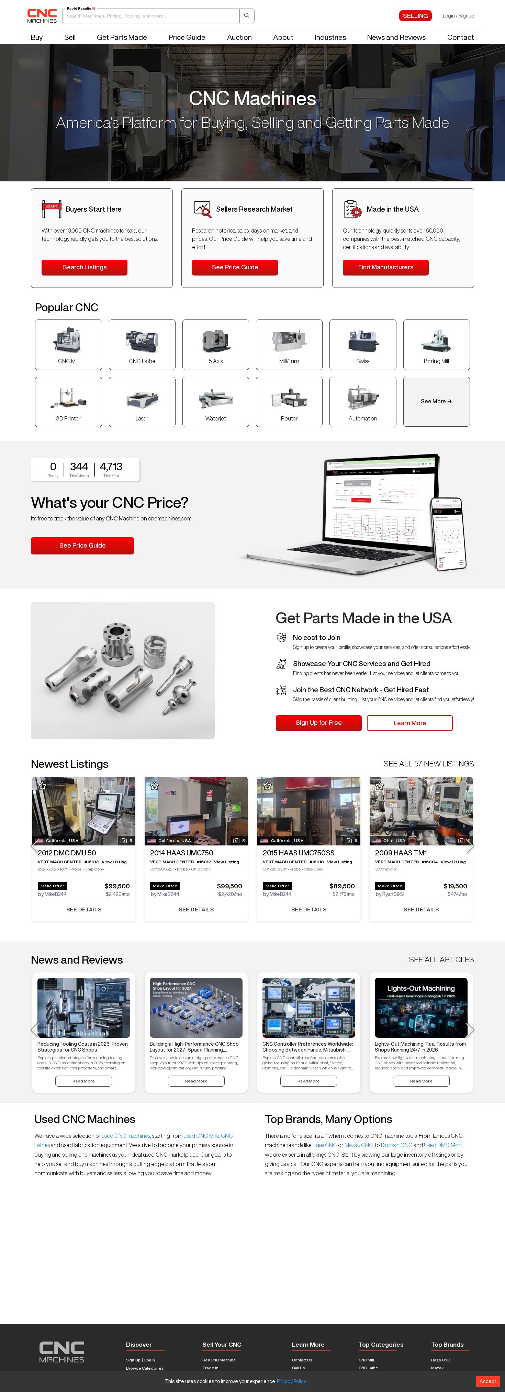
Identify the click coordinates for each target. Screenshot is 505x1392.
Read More (83, 1081)
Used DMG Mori (442, 1145)
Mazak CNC (358, 1145)
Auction (239, 37)
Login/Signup (458, 15)
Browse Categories (145, 1368)
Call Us (298, 1368)
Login (149, 1360)
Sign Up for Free (319, 722)
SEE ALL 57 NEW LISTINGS (429, 763)
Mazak (437, 1368)
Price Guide (187, 37)
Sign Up (133, 1360)
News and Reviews (396, 37)
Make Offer (53, 886)
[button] (158, 16)
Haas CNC (325, 1145)
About (283, 37)
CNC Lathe (368, 1368)
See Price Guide (235, 267)
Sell (70, 37)
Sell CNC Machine (219, 1360)
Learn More (410, 723)
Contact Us (302, 1360)
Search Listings (84, 267)
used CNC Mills (200, 1135)
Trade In (210, 1368)
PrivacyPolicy (291, 1381)
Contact (460, 37)
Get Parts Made (122, 37)
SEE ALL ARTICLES (441, 959)
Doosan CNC (397, 1145)
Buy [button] (37, 37)
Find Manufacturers (385, 267)
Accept (488, 1381)
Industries (330, 37)
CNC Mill (366, 1360)
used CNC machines (125, 1135)
